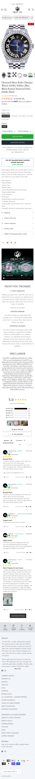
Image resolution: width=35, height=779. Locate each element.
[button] (27, 477)
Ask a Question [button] (18, 434)
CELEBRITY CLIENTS (8, 676)
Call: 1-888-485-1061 (17, 152)
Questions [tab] (19, 440)
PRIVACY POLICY (7, 721)
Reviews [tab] (6, 440)
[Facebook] (2, 670)
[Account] (28, 10)
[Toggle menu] (2, 10)
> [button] (18, 616)
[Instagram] (5, 670)
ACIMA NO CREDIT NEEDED (11, 703)
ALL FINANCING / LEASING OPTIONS (14, 697)
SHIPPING (5, 691)
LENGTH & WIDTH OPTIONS (11, 718)
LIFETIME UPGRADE (8, 736)
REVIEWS (4, 682)
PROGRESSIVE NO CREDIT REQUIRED (14, 715)
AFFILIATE (5, 727)
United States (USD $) (10, 771)
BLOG (3, 730)
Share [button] (7, 477)
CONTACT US (6, 679)
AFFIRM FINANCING (8, 700)
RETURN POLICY (7, 694)
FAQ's (3, 688)
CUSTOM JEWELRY (7, 724)
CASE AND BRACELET (21, 17)
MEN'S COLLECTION (8, 706)
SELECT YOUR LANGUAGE (10, 733)
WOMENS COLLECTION (9, 709)
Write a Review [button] (18, 429)
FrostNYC (8, 776)
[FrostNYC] (17, 10)
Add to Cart (17, 136)
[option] (17, 46)
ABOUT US (5, 685)
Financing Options (17, 142)
